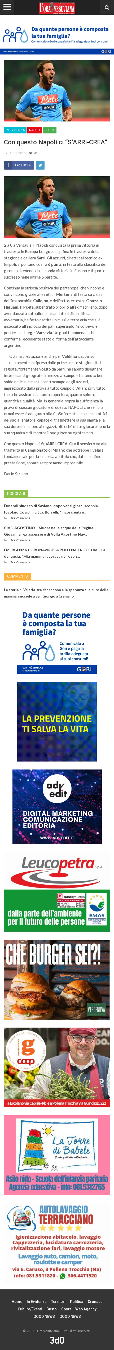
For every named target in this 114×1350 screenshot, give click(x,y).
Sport (50, 130)
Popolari (16, 493)
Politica (76, 1301)
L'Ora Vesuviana (19, 518)
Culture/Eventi (30, 1309)
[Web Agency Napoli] (57, 1340)
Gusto (51, 1309)
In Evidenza (15, 130)
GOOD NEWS (44, 1316)
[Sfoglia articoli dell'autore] (7, 153)
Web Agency (86, 1309)
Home (17, 1301)
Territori (58, 1301)
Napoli (34, 130)
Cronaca (95, 1301)
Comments (17, 576)
